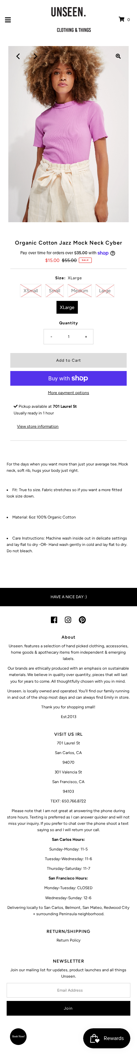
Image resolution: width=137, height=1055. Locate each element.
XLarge (67, 307)
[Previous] (18, 56)
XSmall (31, 291)
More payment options (68, 392)
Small (54, 291)
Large (105, 291)
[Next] (35, 56)
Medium (79, 291)
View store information (38, 426)
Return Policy (68, 940)
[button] (18, 1036)
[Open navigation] (8, 19)
